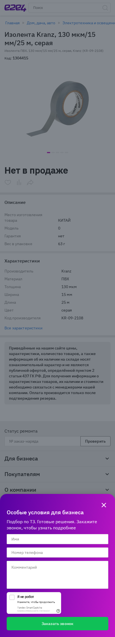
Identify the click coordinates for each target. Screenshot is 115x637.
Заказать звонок (57, 623)
